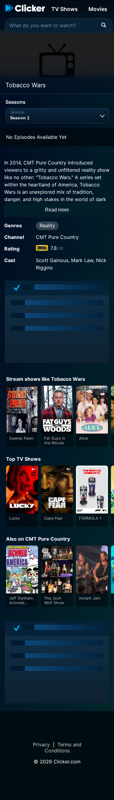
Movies (97, 9)
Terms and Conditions (63, 747)
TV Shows (64, 9)
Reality (47, 225)
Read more (57, 209)
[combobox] (58, 25)
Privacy (41, 744)
